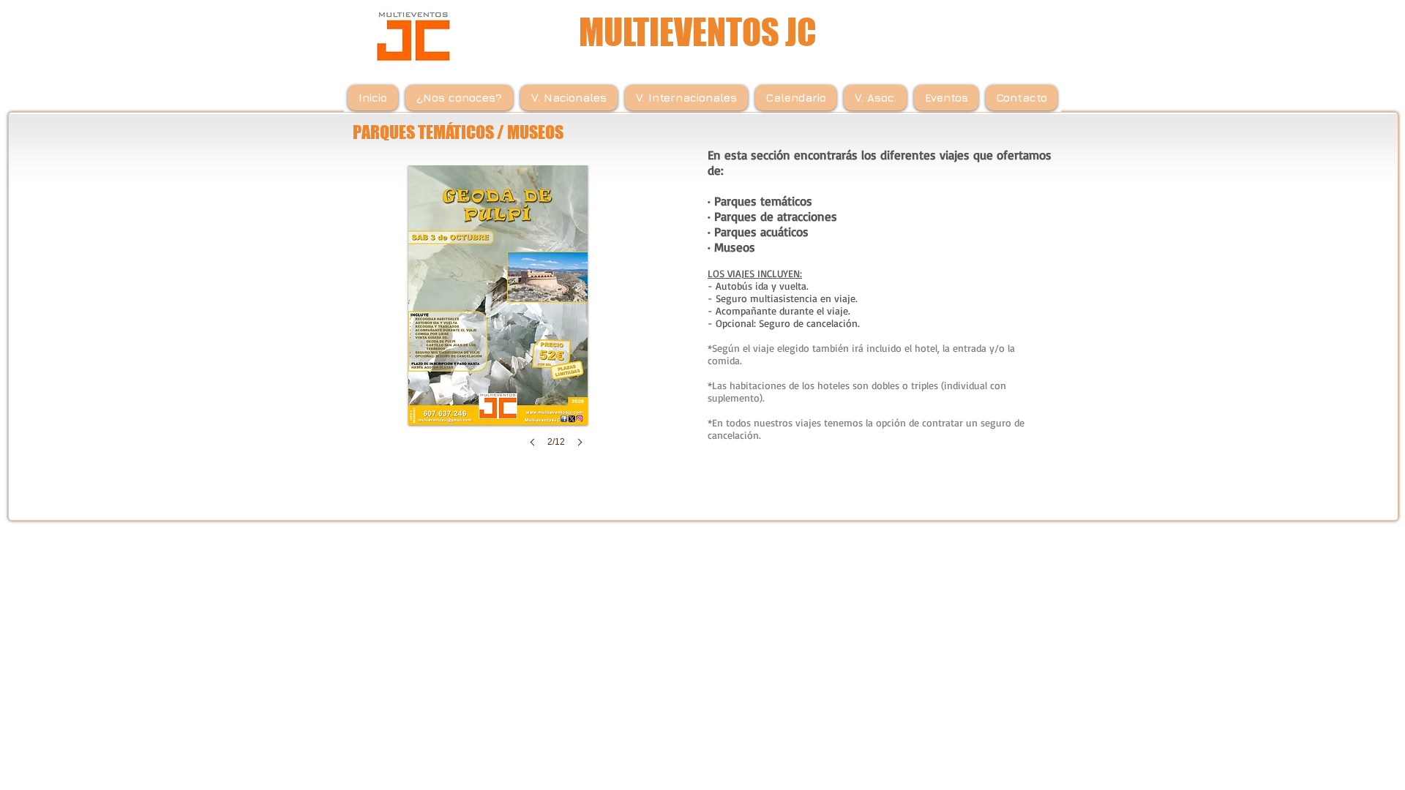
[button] (497, 320)
